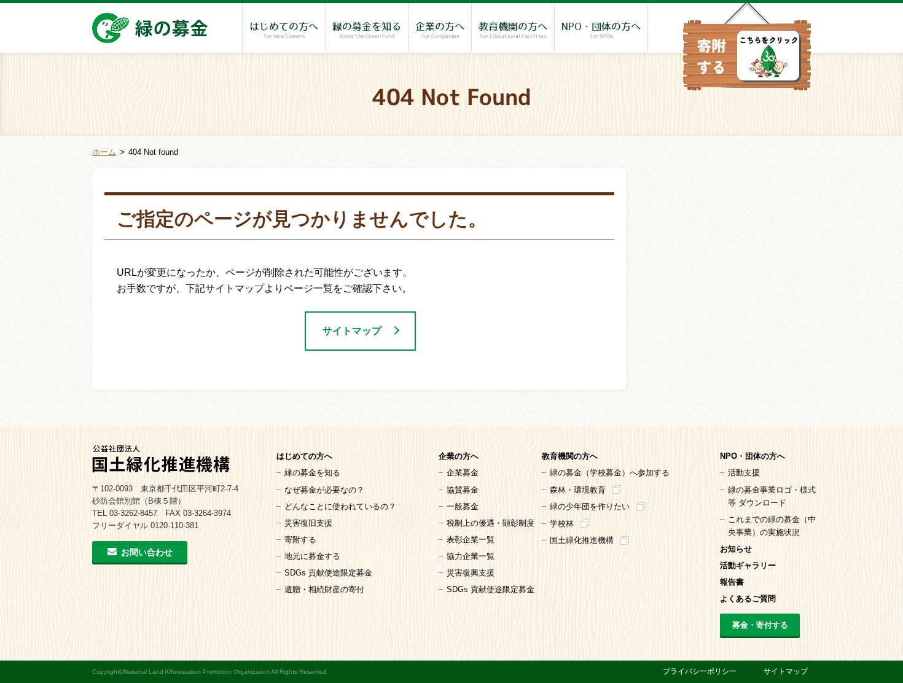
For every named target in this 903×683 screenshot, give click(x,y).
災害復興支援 (471, 572)
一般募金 (463, 506)
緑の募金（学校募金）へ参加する (610, 472)
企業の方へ (439, 30)
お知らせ (736, 548)
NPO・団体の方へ (601, 30)
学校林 (562, 523)
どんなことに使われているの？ (340, 506)
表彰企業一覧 (471, 539)
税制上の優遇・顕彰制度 (490, 523)
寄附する (300, 539)
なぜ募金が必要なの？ (324, 489)
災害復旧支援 (308, 523)
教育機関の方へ (513, 30)
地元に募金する (312, 556)
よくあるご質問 (748, 598)
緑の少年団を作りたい (590, 506)
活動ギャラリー (748, 565)
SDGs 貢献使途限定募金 (328, 572)
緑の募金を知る (366, 30)
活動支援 (744, 472)
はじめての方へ (283, 30)
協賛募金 (463, 489)
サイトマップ (351, 331)
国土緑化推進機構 (582, 540)
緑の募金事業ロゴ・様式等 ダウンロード (772, 496)
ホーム (104, 152)
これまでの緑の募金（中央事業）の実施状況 (772, 526)
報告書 (732, 582)
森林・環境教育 (578, 489)
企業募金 (463, 472)
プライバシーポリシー (700, 671)
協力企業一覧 (471, 556)
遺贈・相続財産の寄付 (324, 589)
